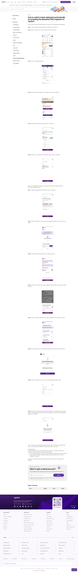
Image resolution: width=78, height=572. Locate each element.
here (31, 458)
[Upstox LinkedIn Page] (23, 506)
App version (15, 47)
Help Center (11, 5)
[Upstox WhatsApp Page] (31, 506)
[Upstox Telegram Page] (20, 506)
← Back (29, 14)
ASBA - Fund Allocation (17, 32)
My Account (17, 5)
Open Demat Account (66, 2)
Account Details (16, 50)
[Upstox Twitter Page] (17, 506)
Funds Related (15, 24)
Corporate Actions (16, 27)
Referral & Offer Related (17, 42)
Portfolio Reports (16, 29)
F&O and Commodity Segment (26, 5)
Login (14, 55)
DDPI (14, 45)
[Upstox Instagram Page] (28, 506)
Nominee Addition (16, 53)
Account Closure (16, 37)
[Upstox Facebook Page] (15, 506)
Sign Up (58, 475)
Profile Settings (16, 63)
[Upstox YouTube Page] (26, 506)
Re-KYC (14, 40)
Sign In (74, 2)
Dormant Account (16, 60)
